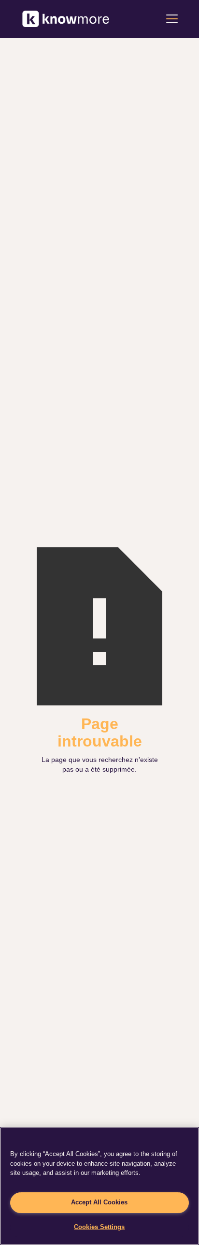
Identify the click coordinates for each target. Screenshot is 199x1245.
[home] (65, 18)
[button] (170, 18)
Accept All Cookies (99, 1202)
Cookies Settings (99, 1226)
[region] (99, 1186)
